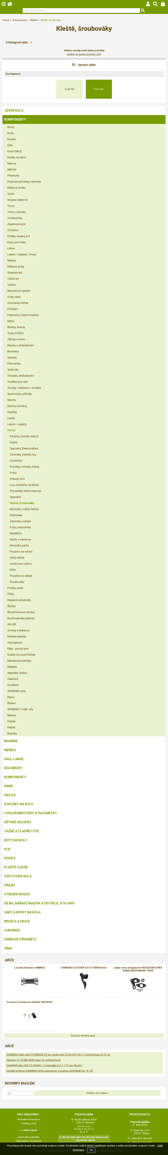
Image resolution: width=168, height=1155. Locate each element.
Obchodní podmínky (28, 1137)
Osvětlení (13, 685)
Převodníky (14, 363)
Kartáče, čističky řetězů (24, 436)
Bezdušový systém (18, 290)
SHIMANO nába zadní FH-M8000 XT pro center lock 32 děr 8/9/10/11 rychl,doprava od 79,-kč (58, 1054)
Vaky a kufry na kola (22, 912)
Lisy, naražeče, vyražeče (24, 484)
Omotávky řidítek (17, 303)
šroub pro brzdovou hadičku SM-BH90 (29, 1002)
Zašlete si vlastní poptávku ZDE (84, 54)
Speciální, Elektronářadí (24, 448)
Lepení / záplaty (17, 424)
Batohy (11, 400)
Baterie (11, 715)
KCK (7, 849)
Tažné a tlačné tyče (21, 831)
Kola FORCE (14, 151)
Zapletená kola (16, 224)
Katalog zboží (28, 1123)
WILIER (11, 624)
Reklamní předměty (19, 600)
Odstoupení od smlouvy (29, 1140)
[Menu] (3, 4)
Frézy (13, 472)
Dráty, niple (14, 296)
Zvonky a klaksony (18, 630)
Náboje (11, 260)
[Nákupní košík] (164, 4)
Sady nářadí (17, 557)
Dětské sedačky (16, 636)
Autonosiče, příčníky (19, 393)
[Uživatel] (149, 4)
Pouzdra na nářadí (21, 575)
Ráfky (10, 321)
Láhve (11, 248)
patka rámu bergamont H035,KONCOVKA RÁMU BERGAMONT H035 (138, 969)
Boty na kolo (15, 840)
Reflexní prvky (15, 266)
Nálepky (12, 666)
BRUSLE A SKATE (17, 921)
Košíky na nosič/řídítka (21, 654)
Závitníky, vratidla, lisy (23, 454)
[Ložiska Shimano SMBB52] (30, 981)
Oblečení (12, 679)
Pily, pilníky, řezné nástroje (25, 491)
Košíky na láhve (16, 157)
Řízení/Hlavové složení (21, 612)
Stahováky (16, 515)
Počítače (12, 309)
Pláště (11, 727)
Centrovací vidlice (21, 563)
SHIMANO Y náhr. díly (20, 709)
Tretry (11, 205)
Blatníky (12, 733)
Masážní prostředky (19, 660)
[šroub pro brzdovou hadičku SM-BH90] (29, 1015)
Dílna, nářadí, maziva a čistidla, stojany (39, 903)
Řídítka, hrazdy (16, 327)
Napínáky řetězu (17, 672)
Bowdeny (13, 351)
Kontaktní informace (29, 1119)
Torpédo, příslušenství (20, 375)
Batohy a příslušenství (20, 345)
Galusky (12, 357)
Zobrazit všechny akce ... (84, 1035)
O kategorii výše (17, 42)
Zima (8, 948)
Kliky (10, 145)
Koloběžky (13, 768)
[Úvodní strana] (11, 4)
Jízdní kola (13, 110)
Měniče (11, 169)
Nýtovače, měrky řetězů (24, 509)
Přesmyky (13, 175)
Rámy (10, 697)
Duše (10, 133)
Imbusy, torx (17, 478)
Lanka (11, 418)
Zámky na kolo (16, 339)
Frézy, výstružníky (20, 527)
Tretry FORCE (15, 333)
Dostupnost (13, 73)
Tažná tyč (13, 278)
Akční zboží (30, 1130)
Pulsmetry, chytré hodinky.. (23, 315)
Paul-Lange (14, 759)
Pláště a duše (16, 867)
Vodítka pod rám (17, 381)
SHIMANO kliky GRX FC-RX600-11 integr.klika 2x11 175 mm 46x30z (44, 1065)
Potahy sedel (15, 588)
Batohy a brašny (17, 406)
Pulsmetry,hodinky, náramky (24, 181)
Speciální (15, 497)
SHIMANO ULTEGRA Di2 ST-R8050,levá (84, 967)
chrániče (12, 930)
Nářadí (11, 430)
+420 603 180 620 (141, 1138)
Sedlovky (12, 369)
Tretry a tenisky (16, 212)
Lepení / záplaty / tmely (21, 254)
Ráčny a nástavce (20, 539)
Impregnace (14, 642)
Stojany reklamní (17, 199)
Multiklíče (15, 533)
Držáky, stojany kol (18, 236)
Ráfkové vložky (16, 187)
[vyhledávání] (157, 4)
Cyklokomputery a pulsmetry (30, 813)
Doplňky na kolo (18, 804)
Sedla (10, 193)
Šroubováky (17, 581)
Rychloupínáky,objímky (21, 618)
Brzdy (10, 127)
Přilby (10, 594)
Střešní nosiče (17, 894)
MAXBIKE (11, 741)
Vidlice (11, 284)
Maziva (11, 163)
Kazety (11, 139)
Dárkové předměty (20, 939)
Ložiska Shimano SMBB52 (29, 967)
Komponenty (15, 119)
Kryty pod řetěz (16, 242)
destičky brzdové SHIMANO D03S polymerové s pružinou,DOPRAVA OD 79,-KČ (50, 1070)
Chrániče (12, 230)
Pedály (11, 721)
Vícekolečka (14, 218)
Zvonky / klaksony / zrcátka (24, 387)
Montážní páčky (19, 545)
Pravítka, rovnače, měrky (24, 466)
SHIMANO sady (16, 691)
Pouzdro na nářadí (21, 551)
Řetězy (11, 606)
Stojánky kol (14, 272)
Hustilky (12, 412)
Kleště (14, 442)
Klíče (13, 569)
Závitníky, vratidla (20, 521)
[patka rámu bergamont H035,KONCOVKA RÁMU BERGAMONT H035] (138, 984)
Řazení (11, 703)
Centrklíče (16, 460)
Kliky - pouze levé (17, 648)
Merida (10, 750)
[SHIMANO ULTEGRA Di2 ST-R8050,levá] (84, 981)
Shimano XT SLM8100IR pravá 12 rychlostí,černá (34, 1060)
